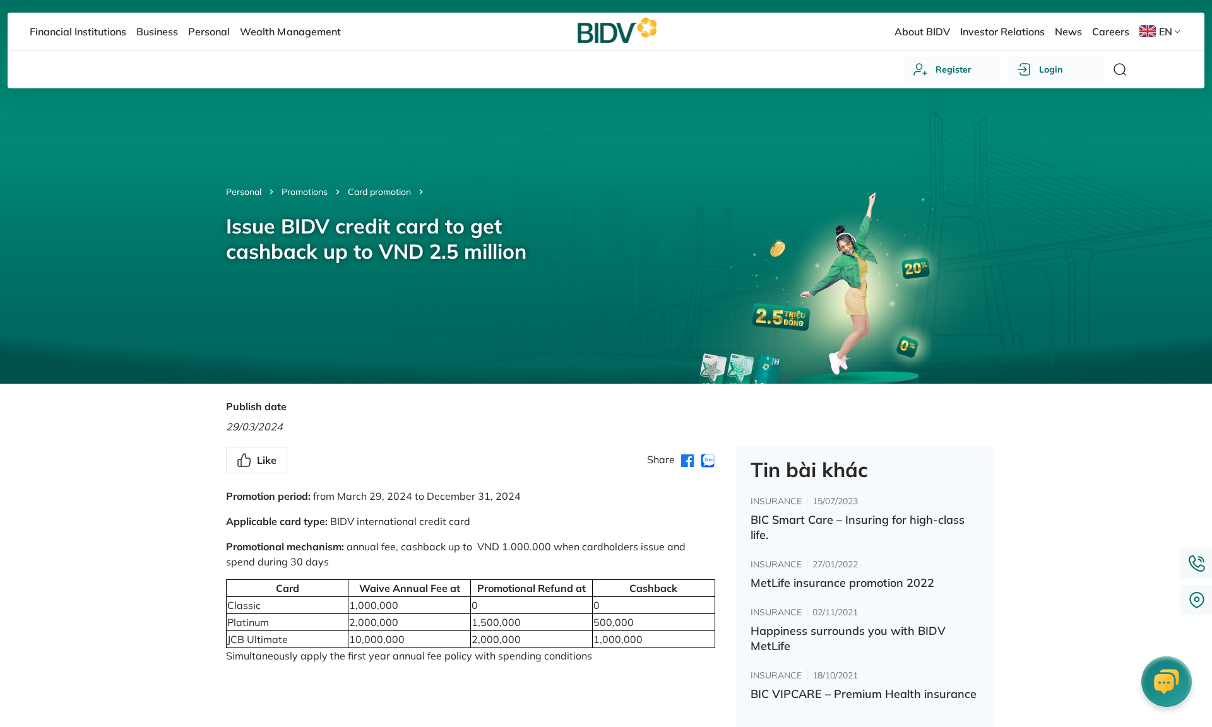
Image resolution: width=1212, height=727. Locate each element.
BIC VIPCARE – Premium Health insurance (864, 694)
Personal (243, 192)
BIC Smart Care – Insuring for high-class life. (858, 527)
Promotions (305, 192)
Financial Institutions (78, 31)
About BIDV (922, 31)
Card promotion (379, 192)
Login (1050, 69)
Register (953, 69)
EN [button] (1165, 31)
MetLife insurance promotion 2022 (842, 583)
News (1068, 31)
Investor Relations (1002, 31)
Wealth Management (290, 31)
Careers (1110, 31)
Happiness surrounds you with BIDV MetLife (848, 638)
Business (157, 31)
